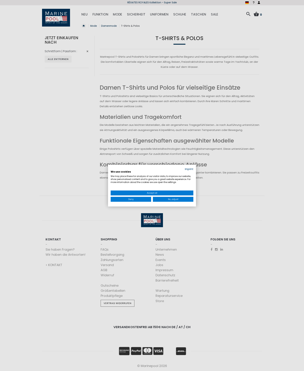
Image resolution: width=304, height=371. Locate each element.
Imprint (189, 169)
